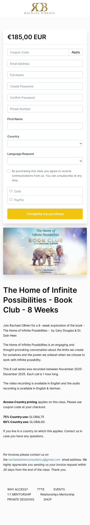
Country (13, 136)
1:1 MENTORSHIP (19, 494)
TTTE (40, 489)
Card (17, 191)
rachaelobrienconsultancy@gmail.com (34, 459)
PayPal (18, 200)
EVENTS (59, 489)
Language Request (20, 154)
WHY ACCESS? (17, 489)
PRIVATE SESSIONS (20, 499)
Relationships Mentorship (57, 494)
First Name (15, 119)
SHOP (48, 499)
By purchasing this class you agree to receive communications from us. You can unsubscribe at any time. (47, 175)
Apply (76, 52)
